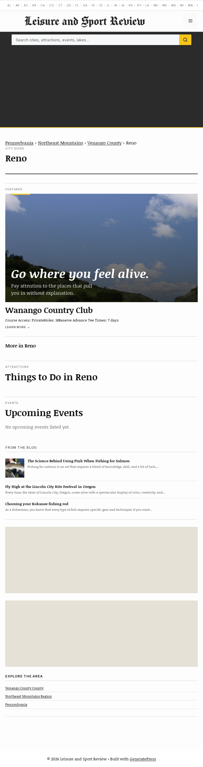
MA (173, 5)
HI (93, 5)
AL (9, 5)
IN (115, 5)
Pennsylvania (19, 142)
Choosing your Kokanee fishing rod (36, 503)
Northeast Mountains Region (28, 696)
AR (34, 5)
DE (69, 5)
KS (131, 5)
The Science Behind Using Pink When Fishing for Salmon (78, 461)
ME (156, 5)
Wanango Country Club (49, 309)
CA (42, 5)
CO (51, 5)
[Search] (185, 39)
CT (60, 5)
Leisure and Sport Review (84, 20)
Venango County (104, 142)
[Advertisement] (101, 85)
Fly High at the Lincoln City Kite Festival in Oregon (50, 486)
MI (182, 5)
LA (147, 5)
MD (164, 5)
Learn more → (17, 327)
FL (77, 5)
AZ (26, 5)
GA (85, 5)
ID (101, 5)
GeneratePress (143, 759)
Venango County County (24, 688)
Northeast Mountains (60, 142)
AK (18, 5)
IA (123, 5)
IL (108, 5)
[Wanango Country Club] (101, 248)
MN (190, 5)
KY (139, 5)
